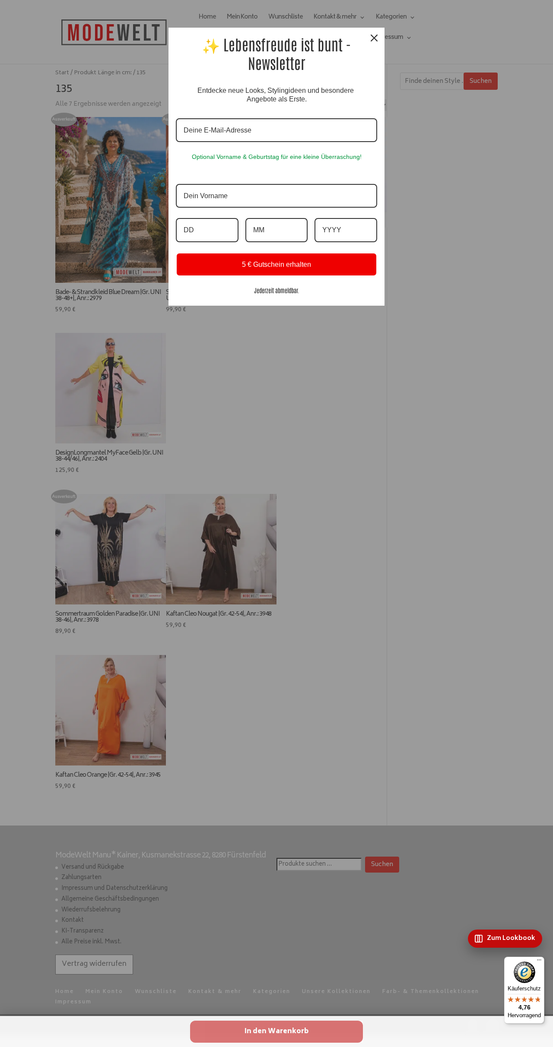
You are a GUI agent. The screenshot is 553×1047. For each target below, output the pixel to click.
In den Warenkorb (276, 1032)
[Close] (374, 38)
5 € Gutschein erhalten (276, 264)
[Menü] (539, 962)
